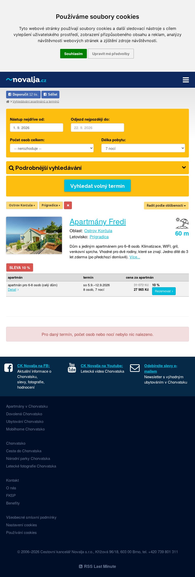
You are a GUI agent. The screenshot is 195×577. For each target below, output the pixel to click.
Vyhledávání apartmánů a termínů (35, 101)
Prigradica (51, 205)
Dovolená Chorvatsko (24, 413)
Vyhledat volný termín (97, 186)
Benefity (13, 503)
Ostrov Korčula (22, 205)
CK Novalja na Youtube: (102, 365)
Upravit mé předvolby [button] (110, 53)
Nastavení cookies (21, 524)
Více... (134, 256)
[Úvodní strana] (7, 101)
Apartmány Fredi (98, 221)
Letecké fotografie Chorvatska (31, 465)
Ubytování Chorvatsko (24, 421)
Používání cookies (21, 532)
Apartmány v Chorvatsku (27, 406)
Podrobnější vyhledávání (48, 168)
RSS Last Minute (100, 566)
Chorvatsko (15, 443)
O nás (11, 487)
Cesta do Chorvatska (23, 450)
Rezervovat (163, 291)
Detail (12, 289)
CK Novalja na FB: (33, 365)
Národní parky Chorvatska (28, 458)
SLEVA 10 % (19, 267)
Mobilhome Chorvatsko (25, 428)
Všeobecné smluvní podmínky (31, 517)
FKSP (11, 495)
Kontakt (12, 480)
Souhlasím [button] (73, 53)
